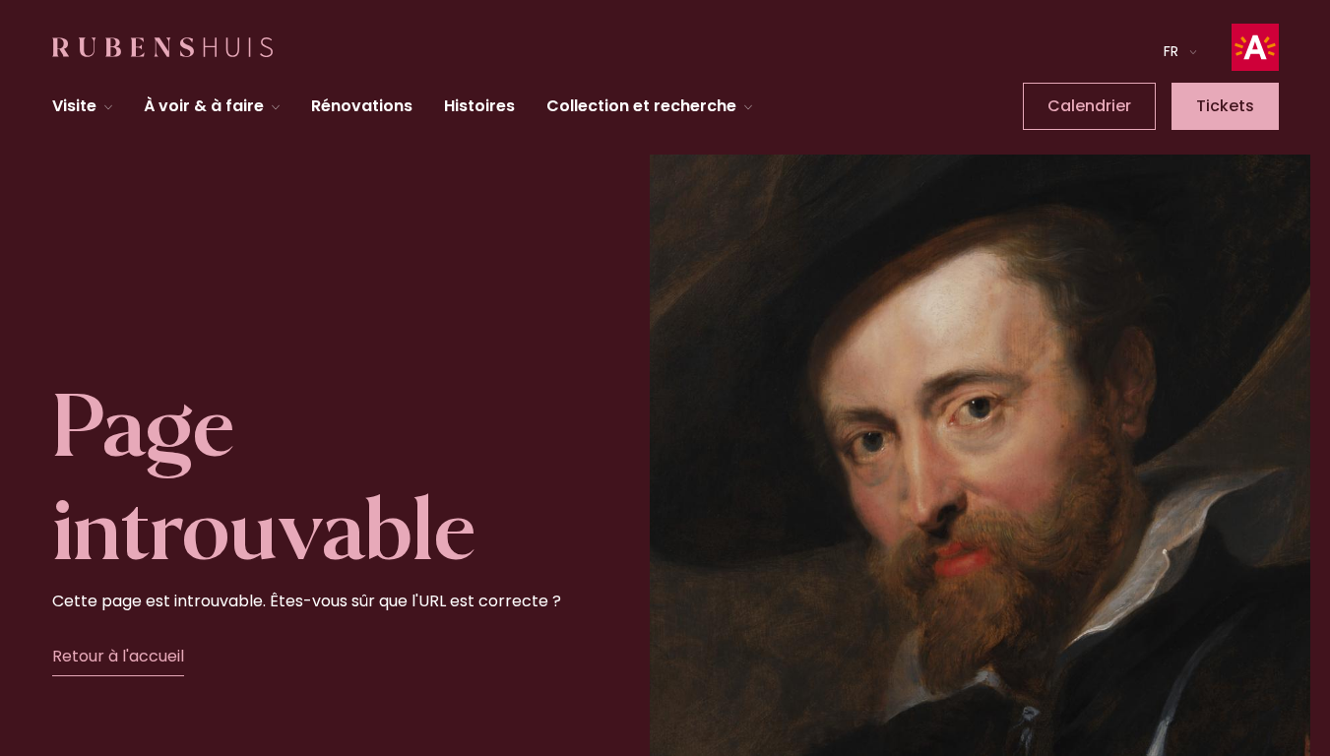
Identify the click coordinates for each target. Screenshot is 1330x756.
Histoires (479, 105)
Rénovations (361, 105)
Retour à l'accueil (118, 656)
